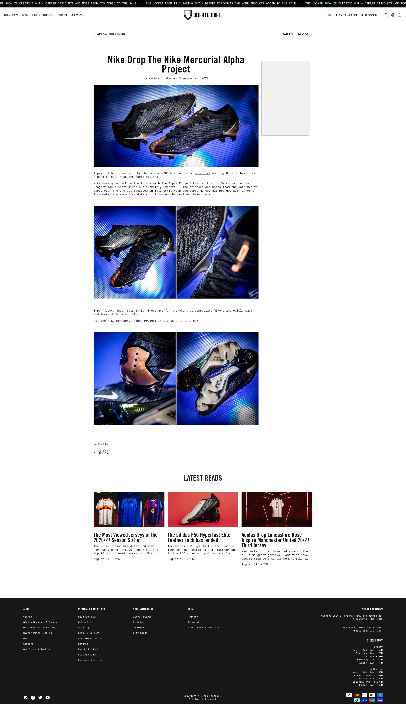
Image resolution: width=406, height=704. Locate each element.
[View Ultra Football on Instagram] (25, 697)
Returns (83, 644)
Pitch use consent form (203, 628)
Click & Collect (89, 633)
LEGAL (191, 609)
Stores (27, 617)
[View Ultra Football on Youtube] (47, 697)
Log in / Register (90, 660)
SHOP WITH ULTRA (143, 609)
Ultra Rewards (142, 617)
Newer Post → (305, 33)
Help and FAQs (87, 617)
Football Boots (103, 444)
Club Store (140, 622)
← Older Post (286, 33)
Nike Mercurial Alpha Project (132, 320)
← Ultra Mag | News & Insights (109, 33)
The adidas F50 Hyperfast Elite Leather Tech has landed (199, 537)
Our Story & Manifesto (38, 649)
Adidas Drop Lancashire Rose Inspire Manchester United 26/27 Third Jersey (275, 540)
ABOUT (27, 609)
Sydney (378, 647)
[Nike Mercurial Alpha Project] (176, 297)
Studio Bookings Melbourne (41, 622)
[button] (386, 15)
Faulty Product (88, 649)
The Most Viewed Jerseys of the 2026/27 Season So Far (126, 537)
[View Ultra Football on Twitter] (40, 697)
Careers (28, 644)
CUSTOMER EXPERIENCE (92, 609)
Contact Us (85, 622)
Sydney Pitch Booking (37, 633)
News (26, 639)
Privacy (193, 617)
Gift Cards (140, 633)
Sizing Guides (87, 655)
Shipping (84, 628)
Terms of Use (196, 622)
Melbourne (376, 669)
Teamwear (138, 628)
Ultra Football (211, 696)
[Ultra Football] (203, 15)
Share (103, 452)
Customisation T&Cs (91, 639)
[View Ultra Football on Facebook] (33, 697)
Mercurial (202, 173)
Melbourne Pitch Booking (39, 628)
